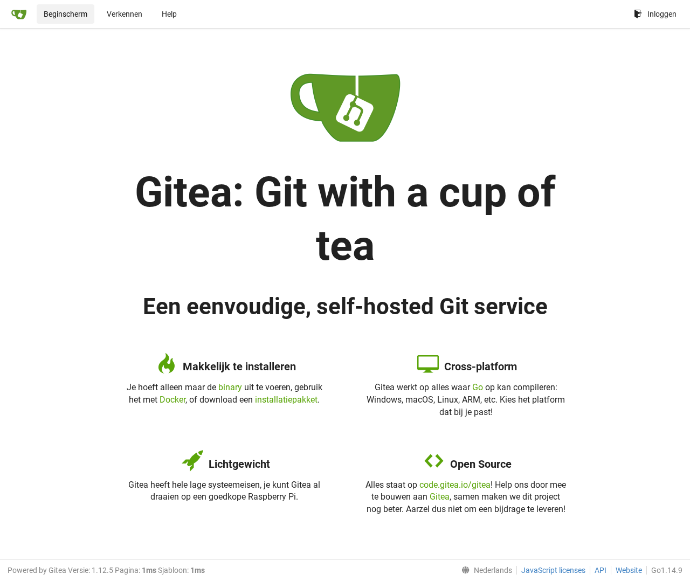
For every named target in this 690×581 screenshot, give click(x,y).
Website (629, 570)
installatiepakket (286, 400)
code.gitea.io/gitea (455, 485)
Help (169, 14)
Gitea (440, 497)
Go (477, 387)
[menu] (484, 570)
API (600, 570)
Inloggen (662, 14)
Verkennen (124, 14)
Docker (172, 400)
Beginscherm (65, 14)
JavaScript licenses (553, 570)
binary (230, 387)
